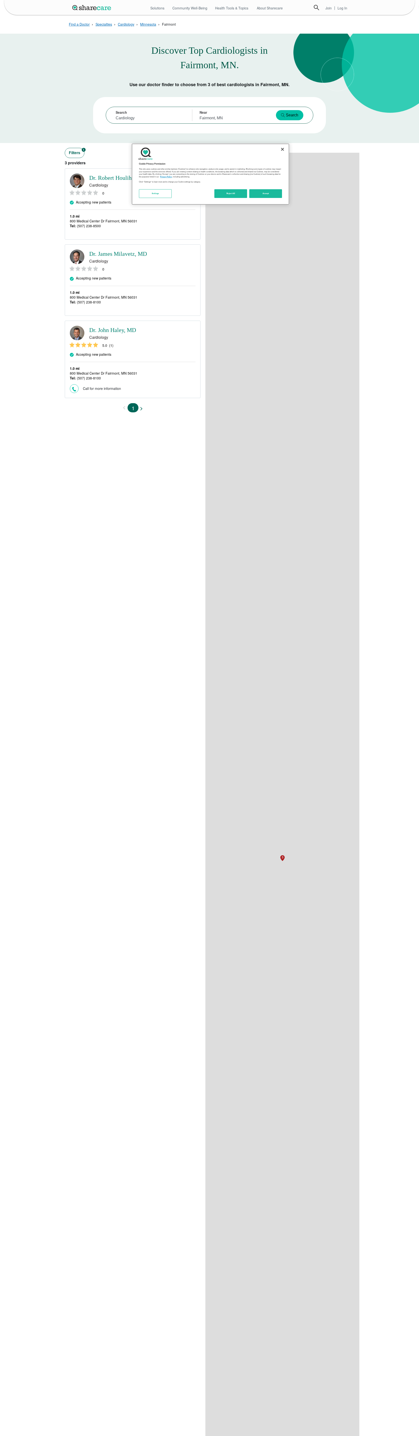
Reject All (230, 193)
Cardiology (126, 24)
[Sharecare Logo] (92, 7)
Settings (155, 193)
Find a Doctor (79, 24)
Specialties (104, 24)
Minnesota (148, 24)
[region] (210, 174)
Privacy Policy (166, 177)
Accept (266, 193)
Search (316, 7)
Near (203, 112)
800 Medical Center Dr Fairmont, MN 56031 (103, 221)
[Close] (282, 149)
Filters (76, 151)
